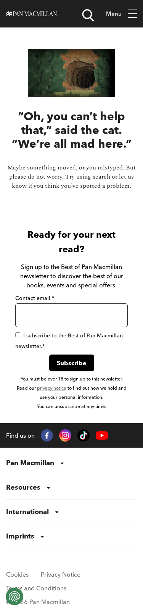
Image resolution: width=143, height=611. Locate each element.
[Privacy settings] (14, 596)
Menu (114, 13)
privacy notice (51, 388)
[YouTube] (102, 435)
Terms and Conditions (36, 588)
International (27, 511)
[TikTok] (83, 435)
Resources (23, 487)
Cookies (17, 574)
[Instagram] (65, 435)
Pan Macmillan (30, 462)
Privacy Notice (60, 574)
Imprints (20, 536)
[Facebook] (47, 435)
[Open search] (88, 15)
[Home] (31, 13)
